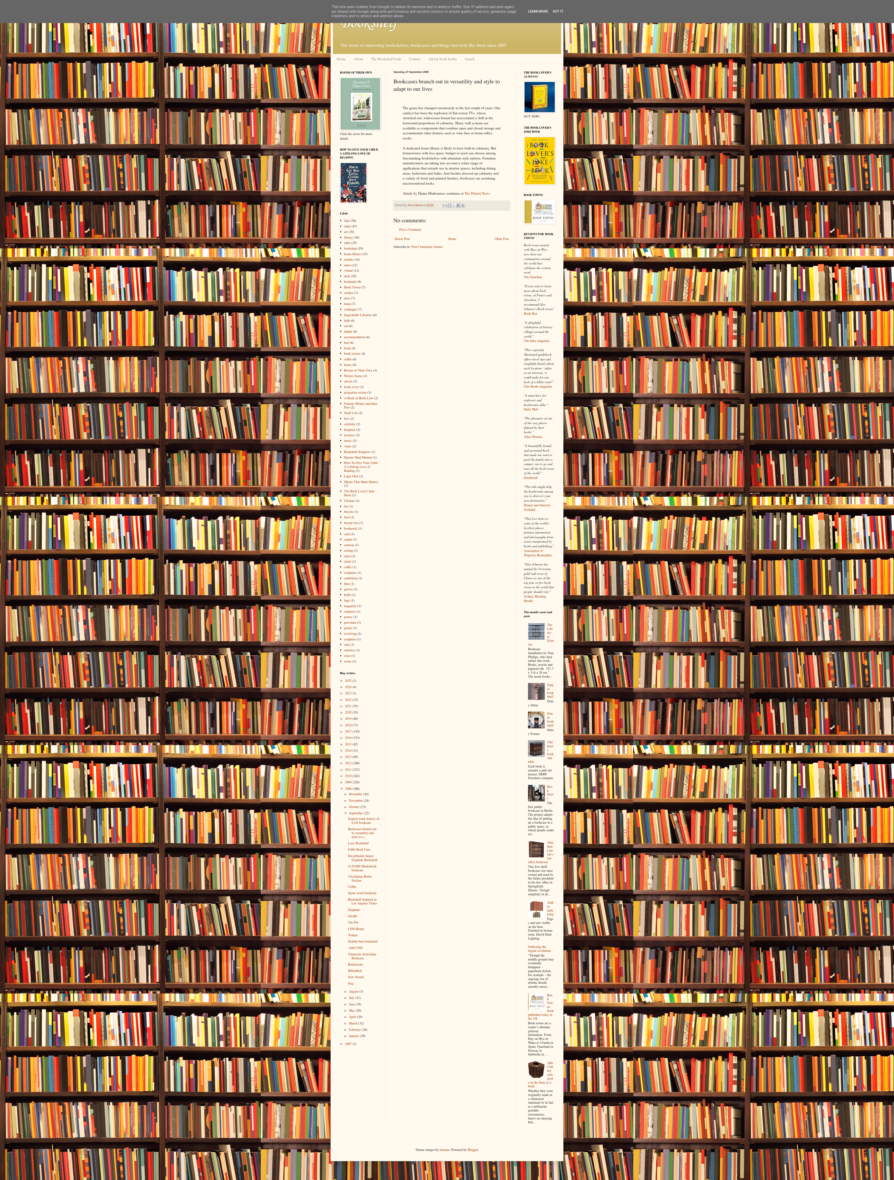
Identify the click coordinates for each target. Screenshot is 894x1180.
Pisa (350, 983)
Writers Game (353, 376)
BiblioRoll (355, 970)
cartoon (349, 545)
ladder (348, 331)
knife (347, 594)
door (347, 298)
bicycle (348, 511)
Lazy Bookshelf (358, 843)
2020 (348, 712)
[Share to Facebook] (458, 205)
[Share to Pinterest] (463, 205)
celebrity (350, 424)
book (347, 348)
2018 (348, 725)
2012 (348, 763)
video (347, 446)
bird (346, 517)
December (356, 794)
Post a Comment (410, 229)
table (347, 242)
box (346, 418)
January (354, 1036)
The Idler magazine (536, 340)
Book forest (550, 792)
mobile (348, 259)
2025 (348, 680)
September (356, 813)
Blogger (473, 1149)
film (346, 584)
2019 (348, 718)
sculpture (350, 639)
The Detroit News (477, 193)
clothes (348, 293)
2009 (348, 782)
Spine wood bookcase (362, 893)
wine (347, 655)
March (353, 1023)
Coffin (352, 886)
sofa (346, 644)
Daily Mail (531, 409)
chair (347, 226)
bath (347, 320)
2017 (348, 731)
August (354, 991)
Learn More (538, 11)
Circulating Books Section (360, 878)
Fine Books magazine (538, 386)
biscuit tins (351, 523)
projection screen (355, 392)
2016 (348, 737)
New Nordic (356, 977)
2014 (348, 750)
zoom (347, 661)
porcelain (350, 622)
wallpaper (350, 309)
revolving (350, 633)
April (353, 1016)
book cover (351, 387)
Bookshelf (368, 23)
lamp (347, 303)
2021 (348, 706)
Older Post (502, 239)
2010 (348, 776)
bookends (350, 281)
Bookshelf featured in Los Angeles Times (362, 901)
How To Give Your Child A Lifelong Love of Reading (361, 466)
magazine (350, 606)
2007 (348, 1043)
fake (347, 220)
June (352, 1004)
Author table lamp (550, 908)
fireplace (349, 429)
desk (347, 276)
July (352, 997)
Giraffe (352, 916)
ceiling (348, 550)
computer (350, 572)
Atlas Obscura (533, 436)
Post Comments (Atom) (427, 246)
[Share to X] (454, 205)
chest (347, 556)
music (348, 440)
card (347, 534)
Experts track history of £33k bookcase (363, 820)
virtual (348, 270)
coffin (348, 359)
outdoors (350, 611)
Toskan (352, 935)
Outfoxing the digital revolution (539, 948)
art (346, 232)
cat (346, 326)
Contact (414, 58)
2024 (348, 687)
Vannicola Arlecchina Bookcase (362, 956)
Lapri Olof (351, 476)
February (355, 1029)
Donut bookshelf (550, 719)
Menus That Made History (361, 482)
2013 (348, 756)
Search (470, 58)
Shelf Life (351, 413)
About (358, 58)
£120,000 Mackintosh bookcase (362, 868)
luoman (444, 1149)
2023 (348, 693)
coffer (348, 567)
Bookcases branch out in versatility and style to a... (362, 833)
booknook (350, 528)
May (352, 1010)
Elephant (354, 909)
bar (346, 506)
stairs (347, 265)
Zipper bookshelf (550, 691)
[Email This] (445, 205)
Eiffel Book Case (359, 849)
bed (346, 342)
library (348, 237)
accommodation (354, 337)
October (354, 807)
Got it (558, 11)
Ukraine (349, 500)
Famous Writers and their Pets (360, 405)
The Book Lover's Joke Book (359, 493)
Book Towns (352, 287)
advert (348, 381)
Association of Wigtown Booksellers (538, 553)
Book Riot (530, 313)
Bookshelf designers (357, 452)
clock (347, 561)
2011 (348, 769)
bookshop (350, 248)
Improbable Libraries (358, 315)
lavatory (349, 435)
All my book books (442, 58)
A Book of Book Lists (358, 398)
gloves (348, 589)
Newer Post (402, 239)
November (356, 800)
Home (341, 58)
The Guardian (533, 277)
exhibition (350, 578)
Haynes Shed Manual (358, 457)
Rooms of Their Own (358, 370)
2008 (348, 788)
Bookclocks (355, 964)
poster (348, 628)
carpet (348, 539)
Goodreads (531, 477)
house (348, 364)
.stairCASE (355, 947)
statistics (349, 650)
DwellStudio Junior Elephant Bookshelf (362, 858)
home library (352, 254)
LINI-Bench (356, 928)
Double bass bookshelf (363, 941)
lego (347, 600)
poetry (348, 617)
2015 (348, 744)
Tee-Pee (353, 922)
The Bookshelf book (386, 58)
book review (352, 353)
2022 (348, 699)
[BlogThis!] (449, 205)
